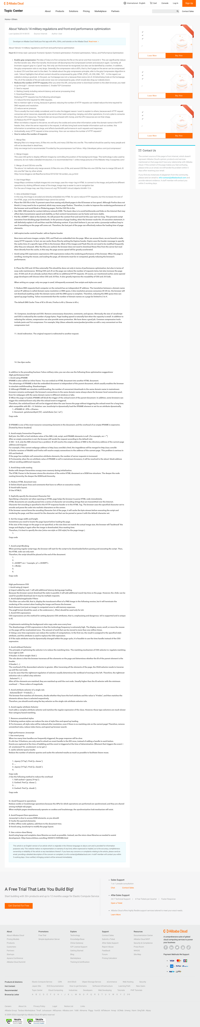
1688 (76, 1010)
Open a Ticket (116, 903)
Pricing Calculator (109, 958)
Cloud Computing (55, 990)
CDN (60, 982)
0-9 (128, 994)
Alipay (148, 1010)
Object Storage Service (91, 982)
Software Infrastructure (103, 986)
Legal (54, 1006)
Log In (175, 3)
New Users (140, 986)
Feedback (106, 950)
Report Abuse (107, 947)
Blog (72, 954)
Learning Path (124, 986)
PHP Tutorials (136, 990)
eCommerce (112, 982)
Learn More (152, 56)
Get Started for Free (18, 905)
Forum (105, 954)
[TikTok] (188, 947)
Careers (8, 1006)
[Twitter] (177, 947)
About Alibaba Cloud (15, 935)
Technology (75, 935)
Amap (113, 1010)
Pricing (86, 11)
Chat (113, 888)
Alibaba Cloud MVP (142, 939)
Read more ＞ (94, 41)
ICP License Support (78, 947)
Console (164, 3)
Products (60, 11)
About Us (22, 1006)
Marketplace (100, 11)
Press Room (139, 947)
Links (82, 1006)
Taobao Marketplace (26, 1010)
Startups (10, 954)
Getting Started (76, 950)
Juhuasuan (47, 1010)
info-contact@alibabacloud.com (172, 178)
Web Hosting (128, 982)
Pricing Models (13, 939)
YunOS (97, 1010)
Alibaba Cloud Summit (16, 962)
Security (142, 982)
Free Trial (42, 935)
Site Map (137, 954)
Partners (115, 11)
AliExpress (57, 1010)
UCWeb (120, 1010)
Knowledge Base (77, 939)
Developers (87, 990)
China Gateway (76, 943)
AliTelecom (105, 1010)
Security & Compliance (143, 943)
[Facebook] (166, 947)
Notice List (68, 1006)
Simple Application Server (49, 939)
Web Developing (105, 990)
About (48, 11)
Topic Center (37, 990)
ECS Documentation (55, 986)
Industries (73, 990)
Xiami (134, 1010)
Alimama (83, 1010)
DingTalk (141, 1010)
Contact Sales (188, 11)
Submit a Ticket (108, 939)
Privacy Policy (39, 1006)
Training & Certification (80, 962)
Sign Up (189, 3)
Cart (155, 3)
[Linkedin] (171, 947)
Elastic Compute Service (42, 982)
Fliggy (90, 1010)
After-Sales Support (110, 943)
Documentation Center (143, 935)
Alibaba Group (11, 1010)
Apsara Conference (15, 958)
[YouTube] (183, 947)
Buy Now (179, 56)
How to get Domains (78, 986)
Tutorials (121, 990)
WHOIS (137, 950)
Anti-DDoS (72, 982)
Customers (11, 947)
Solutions (73, 11)
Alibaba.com (67, 1010)
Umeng (127, 1010)
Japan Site (36, 986)
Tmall (38, 1010)
